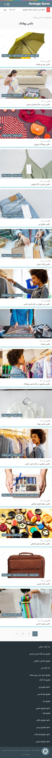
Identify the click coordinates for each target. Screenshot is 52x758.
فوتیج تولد (46, 713)
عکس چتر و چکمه (43, 64)
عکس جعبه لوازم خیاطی (40, 504)
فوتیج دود (46, 701)
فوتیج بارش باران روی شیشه (40, 675)
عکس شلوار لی (44, 224)
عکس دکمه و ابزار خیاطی (40, 543)
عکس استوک (34, 55)
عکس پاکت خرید (43, 264)
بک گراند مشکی (44, 646)
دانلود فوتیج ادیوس (43, 741)
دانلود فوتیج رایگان (43, 720)
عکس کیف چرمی (43, 583)
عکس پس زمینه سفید (20, 55)
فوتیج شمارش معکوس (42, 661)
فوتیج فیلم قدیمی (43, 694)
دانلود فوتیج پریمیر (43, 727)
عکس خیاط (45, 344)
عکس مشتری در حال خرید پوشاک (36, 384)
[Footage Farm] (39, 3)
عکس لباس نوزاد (43, 424)
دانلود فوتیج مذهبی (43, 708)
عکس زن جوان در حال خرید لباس (37, 304)
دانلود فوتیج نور (44, 687)
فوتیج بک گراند (44, 680)
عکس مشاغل (6, 335)
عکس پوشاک (6, 55)
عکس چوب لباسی (43, 623)
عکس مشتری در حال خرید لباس (37, 463)
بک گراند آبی (45, 668)
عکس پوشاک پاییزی (42, 144)
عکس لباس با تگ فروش (40, 184)
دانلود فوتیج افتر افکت (42, 734)
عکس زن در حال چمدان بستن (38, 104)
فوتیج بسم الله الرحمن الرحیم (39, 653)
